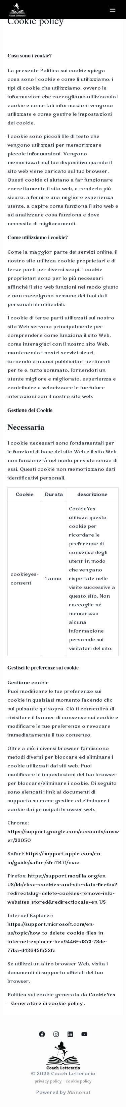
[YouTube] (84, 1034)
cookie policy (79, 1081)
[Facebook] (42, 1034)
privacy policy (48, 1081)
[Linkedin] (70, 1034)
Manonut (78, 1092)
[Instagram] (56, 1034)
